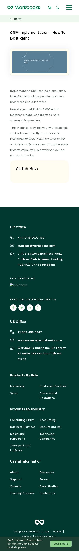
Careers (15, 486)
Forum (44, 479)
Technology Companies (47, 436)
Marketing (17, 386)
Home (18, 18)
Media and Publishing (17, 436)
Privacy (57, 531)
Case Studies (49, 486)
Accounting (48, 420)
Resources (47, 472)
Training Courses (22, 493)
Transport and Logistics (20, 448)
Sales (14, 393)
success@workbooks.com (36, 246)
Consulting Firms (22, 420)
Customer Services (53, 386)
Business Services (22, 427)
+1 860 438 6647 (30, 332)
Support (16, 479)
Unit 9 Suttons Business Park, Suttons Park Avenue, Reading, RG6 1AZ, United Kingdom (40, 259)
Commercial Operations (48, 395)
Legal (46, 531)
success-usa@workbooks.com (40, 340)
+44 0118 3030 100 (31, 237)
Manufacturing (50, 427)
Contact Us (47, 493)
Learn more (61, 543)
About (14, 472)
